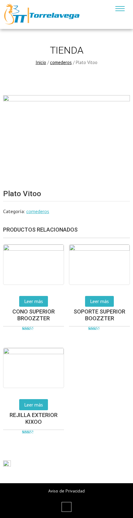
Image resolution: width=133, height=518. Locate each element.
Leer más (33, 301)
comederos (61, 62)
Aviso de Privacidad (66, 491)
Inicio (41, 62)
